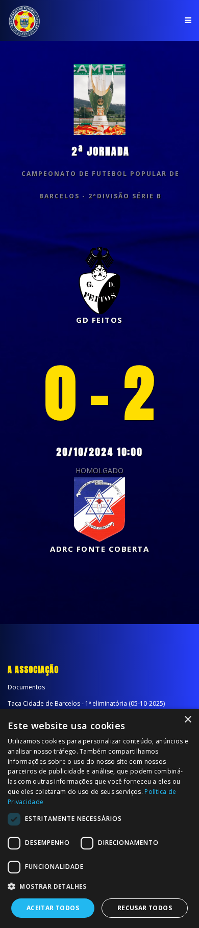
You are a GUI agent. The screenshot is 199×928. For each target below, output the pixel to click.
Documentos (26, 687)
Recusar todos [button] (144, 908)
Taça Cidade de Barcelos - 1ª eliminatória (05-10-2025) (86, 703)
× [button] (187, 720)
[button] (99, 886)
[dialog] (99, 818)
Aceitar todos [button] (53, 908)
